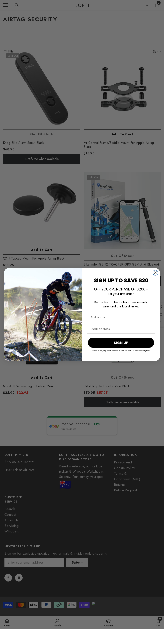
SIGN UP (121, 342)
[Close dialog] (155, 272)
